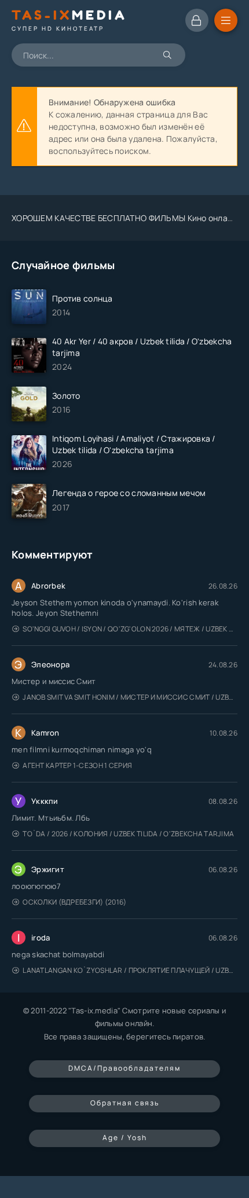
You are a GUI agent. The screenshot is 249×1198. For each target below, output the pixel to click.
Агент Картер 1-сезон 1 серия (77, 765)
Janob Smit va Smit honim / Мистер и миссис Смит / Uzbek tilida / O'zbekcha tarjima (130, 697)
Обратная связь (124, 1103)
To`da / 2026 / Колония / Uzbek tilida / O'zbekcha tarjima (128, 834)
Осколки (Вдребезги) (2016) (74, 902)
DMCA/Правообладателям (124, 1068)
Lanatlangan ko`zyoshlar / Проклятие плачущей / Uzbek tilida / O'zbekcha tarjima (130, 970)
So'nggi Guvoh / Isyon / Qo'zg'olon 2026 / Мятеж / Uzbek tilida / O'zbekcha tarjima (130, 629)
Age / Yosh (124, 1137)
